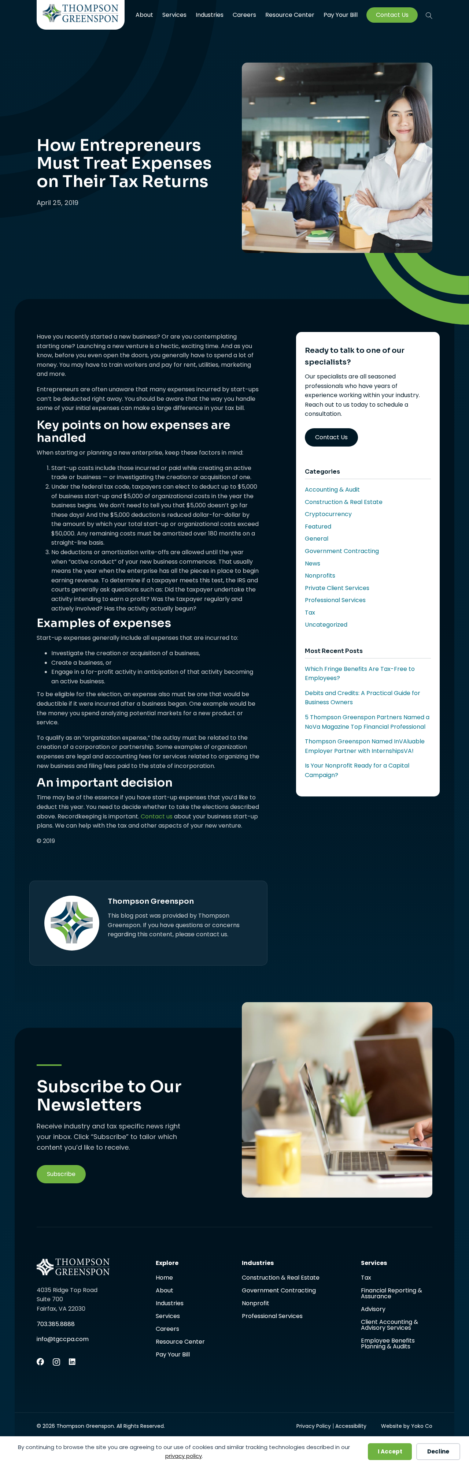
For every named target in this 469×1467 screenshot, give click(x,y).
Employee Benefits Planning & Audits (388, 1344)
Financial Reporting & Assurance (391, 1294)
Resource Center (289, 15)
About (144, 15)
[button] (429, 15)
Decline (438, 1451)
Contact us (157, 816)
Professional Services (335, 600)
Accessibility (350, 1426)
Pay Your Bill (341, 15)
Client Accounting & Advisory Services (389, 1325)
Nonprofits (320, 575)
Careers (244, 15)
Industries (210, 15)
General (316, 538)
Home (164, 1278)
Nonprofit (255, 1303)
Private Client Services (337, 588)
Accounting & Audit (332, 489)
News (312, 563)
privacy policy (183, 1456)
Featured (318, 526)
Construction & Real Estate (344, 502)
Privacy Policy (313, 1426)
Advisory (373, 1309)
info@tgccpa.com (63, 1339)
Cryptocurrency (328, 514)
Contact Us (392, 15)
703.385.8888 (56, 1324)
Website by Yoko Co (406, 1426)
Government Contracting (342, 551)
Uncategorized (326, 624)
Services (174, 15)
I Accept (390, 1451)
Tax (310, 612)
